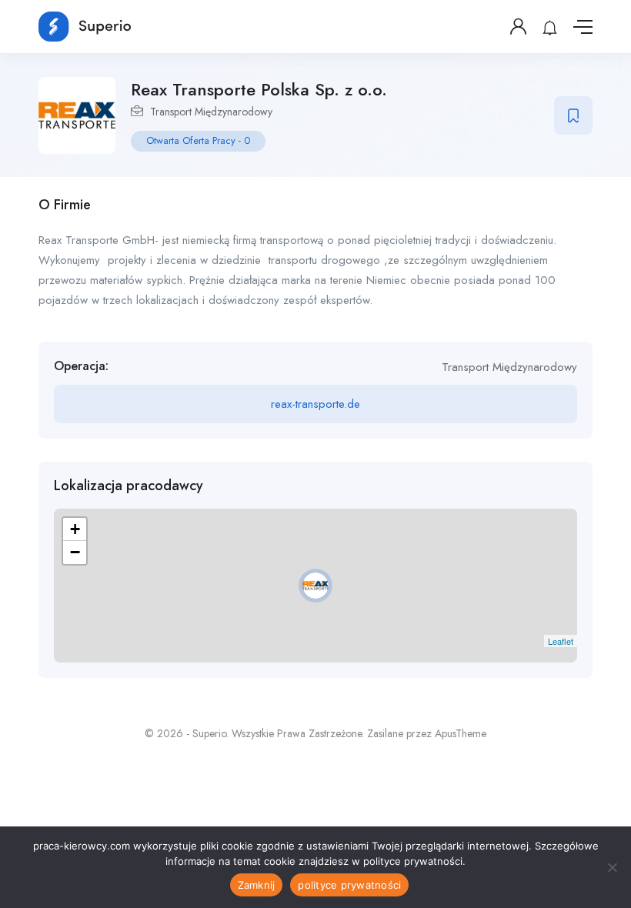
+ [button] (75, 529)
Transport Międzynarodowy (211, 111)
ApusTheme (460, 733)
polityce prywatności (349, 885)
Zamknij (256, 885)
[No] (611, 867)
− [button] (75, 552)
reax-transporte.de (315, 404)
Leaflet (560, 641)
